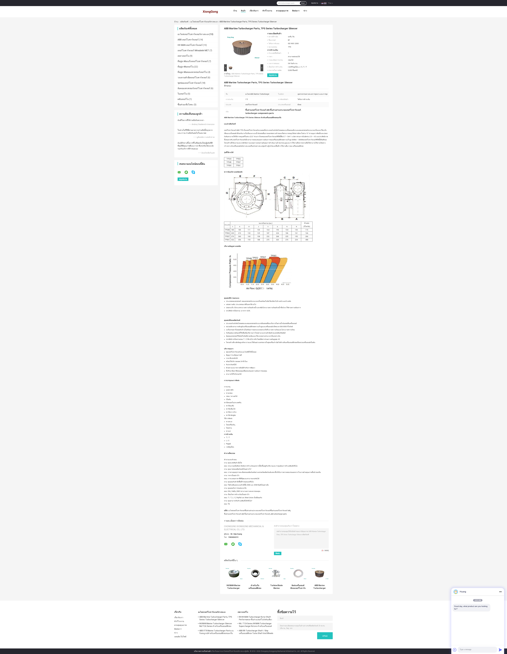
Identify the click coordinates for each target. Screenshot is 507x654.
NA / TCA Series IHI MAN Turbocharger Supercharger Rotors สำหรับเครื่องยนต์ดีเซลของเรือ (255, 625)
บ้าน (235, 11)
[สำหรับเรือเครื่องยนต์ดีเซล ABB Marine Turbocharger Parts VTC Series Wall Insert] (255, 573)
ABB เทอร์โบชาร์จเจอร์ (188, 39)
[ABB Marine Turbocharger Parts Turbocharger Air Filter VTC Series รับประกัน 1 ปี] (319, 573)
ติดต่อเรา (296, 11)
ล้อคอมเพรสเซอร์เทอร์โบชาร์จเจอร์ (194, 88)
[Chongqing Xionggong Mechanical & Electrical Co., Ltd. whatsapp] (188, 172)
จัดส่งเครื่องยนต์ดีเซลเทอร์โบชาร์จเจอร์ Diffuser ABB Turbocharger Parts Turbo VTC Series (298, 586)
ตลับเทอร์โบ (183, 99)
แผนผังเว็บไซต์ (180, 637)
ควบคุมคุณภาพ (282, 11)
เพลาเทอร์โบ (183, 56)
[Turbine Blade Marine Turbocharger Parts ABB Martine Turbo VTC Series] (276, 573)
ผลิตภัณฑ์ (184, 22)
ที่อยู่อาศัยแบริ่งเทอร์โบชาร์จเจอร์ (193, 61)
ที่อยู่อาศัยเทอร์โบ (186, 66)
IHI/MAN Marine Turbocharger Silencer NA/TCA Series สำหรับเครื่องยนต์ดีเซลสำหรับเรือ (233, 586)
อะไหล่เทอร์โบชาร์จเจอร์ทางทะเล (204, 22)
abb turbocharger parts (279, 514)
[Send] (500, 650)
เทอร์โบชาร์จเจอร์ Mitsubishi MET (193, 50)
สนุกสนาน (314, 3)
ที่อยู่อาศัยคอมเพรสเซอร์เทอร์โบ (192, 72)
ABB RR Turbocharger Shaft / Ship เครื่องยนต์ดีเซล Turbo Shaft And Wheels (256, 632)
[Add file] (455, 650)
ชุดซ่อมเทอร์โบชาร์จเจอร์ (189, 83)
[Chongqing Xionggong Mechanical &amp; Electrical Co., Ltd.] (210, 11)
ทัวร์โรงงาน (267, 11)
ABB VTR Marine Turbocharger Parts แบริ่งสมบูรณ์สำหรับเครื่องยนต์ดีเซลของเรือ (216, 632)
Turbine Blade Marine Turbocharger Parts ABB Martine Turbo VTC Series (276, 586)
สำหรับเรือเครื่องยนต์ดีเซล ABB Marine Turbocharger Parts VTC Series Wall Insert (254, 586)
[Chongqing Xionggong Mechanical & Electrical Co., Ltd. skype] (195, 172)
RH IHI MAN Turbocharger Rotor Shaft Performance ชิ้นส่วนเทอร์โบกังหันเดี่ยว (255, 618)
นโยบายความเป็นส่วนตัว (202, 651)
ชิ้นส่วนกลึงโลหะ (185, 104)
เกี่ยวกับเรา (254, 11)
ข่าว (305, 11)
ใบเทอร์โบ (182, 94)
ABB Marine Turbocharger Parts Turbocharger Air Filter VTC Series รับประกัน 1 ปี (319, 586)
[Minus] (500, 591)
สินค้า (243, 11)
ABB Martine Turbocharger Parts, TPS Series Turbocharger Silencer (215, 618)
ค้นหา (303, 3)
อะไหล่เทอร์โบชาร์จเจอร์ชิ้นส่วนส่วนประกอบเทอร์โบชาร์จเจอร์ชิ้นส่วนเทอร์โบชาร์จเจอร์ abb (259, 510)
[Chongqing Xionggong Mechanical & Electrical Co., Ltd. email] (181, 172)
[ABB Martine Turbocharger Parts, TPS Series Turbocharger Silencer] (242, 48)
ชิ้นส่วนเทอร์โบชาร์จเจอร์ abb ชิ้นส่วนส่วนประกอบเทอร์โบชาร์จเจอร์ (247, 514)
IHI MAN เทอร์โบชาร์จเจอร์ (190, 45)
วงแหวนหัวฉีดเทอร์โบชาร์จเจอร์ (192, 77)
